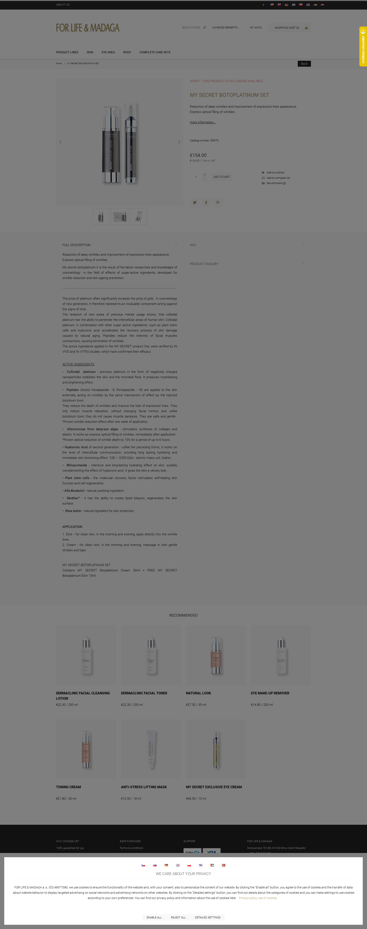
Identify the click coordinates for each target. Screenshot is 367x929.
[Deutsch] (166, 865)
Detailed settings (207, 917)
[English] (177, 865)
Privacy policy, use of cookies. (258, 898)
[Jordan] (212, 865)
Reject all (178, 917)
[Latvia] (223, 865)
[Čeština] (143, 865)
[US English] (200, 865)
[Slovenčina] (154, 865)
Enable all (154, 917)
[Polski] (189, 865)
